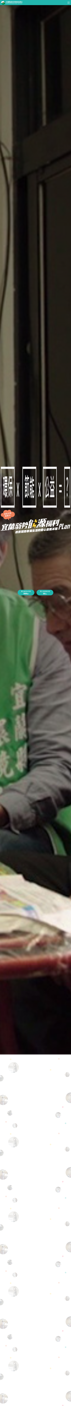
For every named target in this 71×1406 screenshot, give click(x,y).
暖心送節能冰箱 (45, 591)
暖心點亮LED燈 (26, 591)
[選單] (68, 2)
